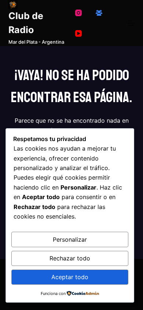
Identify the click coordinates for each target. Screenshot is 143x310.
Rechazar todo (70, 258)
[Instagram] (78, 13)
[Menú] (131, 23)
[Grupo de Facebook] (99, 13)
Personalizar (70, 239)
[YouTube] (78, 33)
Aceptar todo (69, 277)
